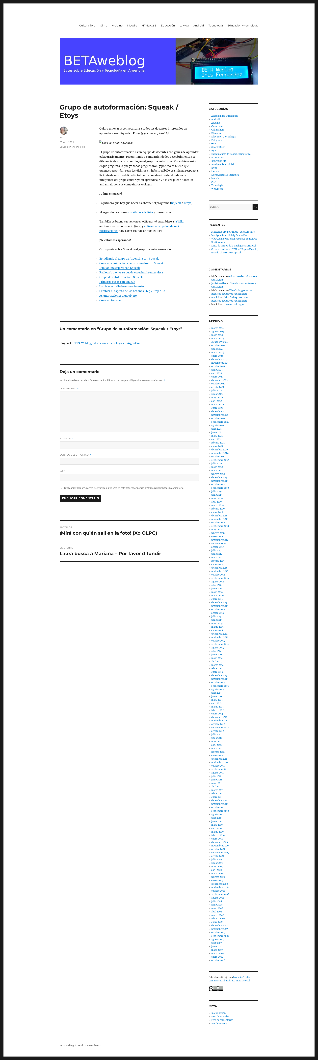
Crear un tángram (111, 300)
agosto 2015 (217, 613)
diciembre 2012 (219, 717)
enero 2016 (217, 599)
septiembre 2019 (220, 487)
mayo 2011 (216, 783)
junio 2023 (216, 369)
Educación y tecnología (242, 25)
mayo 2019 (217, 498)
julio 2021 (216, 428)
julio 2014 (216, 651)
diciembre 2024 (219, 342)
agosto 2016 (217, 581)
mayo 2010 (217, 824)
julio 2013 (216, 692)
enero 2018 (217, 536)
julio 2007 (216, 943)
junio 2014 (216, 654)
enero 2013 (217, 713)
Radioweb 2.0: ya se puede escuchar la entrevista (131, 272)
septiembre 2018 (220, 526)
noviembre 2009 (220, 845)
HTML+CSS (149, 25)
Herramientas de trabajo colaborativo (231, 154)
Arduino (117, 25)
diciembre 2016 (219, 567)
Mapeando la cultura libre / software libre (233, 231)
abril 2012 (216, 745)
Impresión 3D (218, 161)
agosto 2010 (217, 814)
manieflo (216, 297)
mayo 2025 (217, 335)
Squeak (176, 203)
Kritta (214, 168)
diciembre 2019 (219, 477)
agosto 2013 (217, 689)
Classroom (217, 126)
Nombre (66, 438)
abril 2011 (216, 786)
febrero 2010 (218, 835)
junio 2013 (216, 696)
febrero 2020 (218, 474)
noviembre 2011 (219, 762)
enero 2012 (217, 755)
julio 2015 (216, 616)
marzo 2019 (217, 505)
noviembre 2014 (219, 637)
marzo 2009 (217, 873)
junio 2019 (216, 494)
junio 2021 (216, 432)
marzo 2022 (217, 404)
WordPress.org (219, 1023)
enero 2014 (217, 672)
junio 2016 (216, 588)
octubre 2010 (218, 807)
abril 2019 (216, 501)
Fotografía (216, 140)
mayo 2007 (217, 950)
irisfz (62, 137)
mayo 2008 (217, 908)
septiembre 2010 (220, 811)
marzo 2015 (217, 626)
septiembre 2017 (220, 543)
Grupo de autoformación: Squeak (121, 277)
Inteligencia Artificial (222, 164)
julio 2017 (216, 550)
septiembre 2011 (219, 769)
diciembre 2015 (219, 602)
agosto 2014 (217, 647)
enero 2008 (217, 922)
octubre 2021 (218, 418)
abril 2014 (216, 661)
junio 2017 (216, 553)
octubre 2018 (218, 522)
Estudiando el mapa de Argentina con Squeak (129, 258)
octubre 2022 (218, 383)
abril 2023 (216, 373)
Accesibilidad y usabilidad (224, 115)
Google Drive (218, 147)
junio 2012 (216, 738)
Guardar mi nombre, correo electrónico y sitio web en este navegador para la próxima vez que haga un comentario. (124, 488)
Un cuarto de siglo (234, 304)
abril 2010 (216, 828)
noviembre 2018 (219, 519)
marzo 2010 (217, 831)
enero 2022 (217, 408)
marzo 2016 (217, 595)
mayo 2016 (217, 592)
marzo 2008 (217, 915)
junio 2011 (216, 779)
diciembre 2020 (219, 449)
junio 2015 (216, 619)
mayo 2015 (217, 623)
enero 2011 (217, 797)
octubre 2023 (218, 366)
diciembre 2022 (219, 380)
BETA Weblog (67, 1045)
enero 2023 (217, 376)
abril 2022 (216, 401)
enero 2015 (217, 630)
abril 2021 (216, 439)
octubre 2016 (218, 574)
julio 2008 (216, 901)
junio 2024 (217, 349)
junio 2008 (217, 904)
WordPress (217, 188)
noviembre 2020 (220, 453)
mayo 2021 (217, 435)
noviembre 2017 (219, 540)
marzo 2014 (217, 665)
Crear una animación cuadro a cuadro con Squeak (131, 263)
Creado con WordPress (89, 1045)
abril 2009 (216, 870)
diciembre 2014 (219, 633)
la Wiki (179, 221)
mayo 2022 (217, 397)
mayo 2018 (217, 529)
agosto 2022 (217, 387)
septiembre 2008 (220, 894)
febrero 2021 (218, 442)
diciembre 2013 (219, 675)
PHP (213, 181)
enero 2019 (217, 512)
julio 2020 (216, 463)
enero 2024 (217, 355)
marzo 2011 (217, 790)
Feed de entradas (220, 1016)
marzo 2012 (217, 748)
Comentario (69, 388)
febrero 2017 (218, 560)
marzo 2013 (217, 706)
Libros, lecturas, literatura (225, 175)
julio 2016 (216, 585)
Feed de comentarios (222, 1020)
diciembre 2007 (219, 925)
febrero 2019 (218, 508)
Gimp (103, 25)
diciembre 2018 (219, 515)
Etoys (187, 203)
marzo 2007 (217, 953)
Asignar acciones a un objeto (118, 295)
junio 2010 (216, 821)
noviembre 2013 (219, 679)
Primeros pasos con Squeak (117, 281)
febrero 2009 (218, 877)
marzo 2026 (217, 328)
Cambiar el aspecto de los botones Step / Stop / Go (132, 291)
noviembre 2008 (220, 887)
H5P (213, 150)
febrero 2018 (218, 533)
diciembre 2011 (219, 758)
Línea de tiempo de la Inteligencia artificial (233, 245)
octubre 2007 (218, 932)
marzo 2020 (217, 470)
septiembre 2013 (220, 686)
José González (218, 283)
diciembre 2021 (219, 411)
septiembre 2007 (220, 936)
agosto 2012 (217, 731)
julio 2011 (216, 776)
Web (63, 471)
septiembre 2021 (220, 421)
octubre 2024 (218, 345)
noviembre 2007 (220, 929)
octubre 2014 (218, 640)
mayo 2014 (217, 658)
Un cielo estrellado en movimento (121, 286)
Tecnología (216, 25)
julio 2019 (216, 491)
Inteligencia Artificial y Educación (229, 235)
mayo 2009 (217, 866)
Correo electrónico (75, 454)
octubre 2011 (218, 765)
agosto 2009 (217, 856)
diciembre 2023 (219, 359)
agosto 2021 (217, 425)
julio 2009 (216, 859)
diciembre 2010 (219, 800)
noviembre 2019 (219, 481)
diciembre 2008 (219, 884)
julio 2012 (216, 734)
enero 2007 (217, 956)
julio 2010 (216, 818)
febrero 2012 (218, 752)
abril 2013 (216, 703)
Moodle (132, 25)
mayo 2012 (217, 741)
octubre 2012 (218, 724)
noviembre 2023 (219, 362)
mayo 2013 (216, 699)
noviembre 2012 (219, 720)
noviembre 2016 (219, 571)
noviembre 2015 (219, 606)
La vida (184, 25)
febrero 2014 (218, 668)
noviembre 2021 (219, 415)
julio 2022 (216, 390)
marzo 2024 (217, 352)
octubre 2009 (218, 849)
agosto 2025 (217, 331)
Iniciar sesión (218, 1013)
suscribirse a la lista (140, 212)
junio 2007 (217, 946)
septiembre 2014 (220, 644)
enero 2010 (217, 838)
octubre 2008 (218, 890)
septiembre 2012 (220, 727)
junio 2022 (217, 394)
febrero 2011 (217, 793)
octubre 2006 (218, 960)
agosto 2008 (217, 897)
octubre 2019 (218, 484)
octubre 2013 (218, 682)
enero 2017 (217, 564)
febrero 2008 (218, 918)
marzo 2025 (217, 338)
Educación (168, 25)
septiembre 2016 (220, 578)
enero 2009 (217, 880)
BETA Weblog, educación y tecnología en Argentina (106, 343)
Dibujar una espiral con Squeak (119, 267)
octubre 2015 (218, 609)
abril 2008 (216, 911)
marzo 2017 (217, 557)
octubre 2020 (218, 456)
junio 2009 (217, 863)
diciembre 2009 (219, 842)
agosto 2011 (217, 772)
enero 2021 (217, 446)
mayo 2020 (217, 467)
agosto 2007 (217, 939)
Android (198, 25)
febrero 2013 (217, 710)
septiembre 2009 (220, 852)
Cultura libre (87, 25)
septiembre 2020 (220, 460)
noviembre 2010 (219, 804)
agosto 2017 (217, 547)
